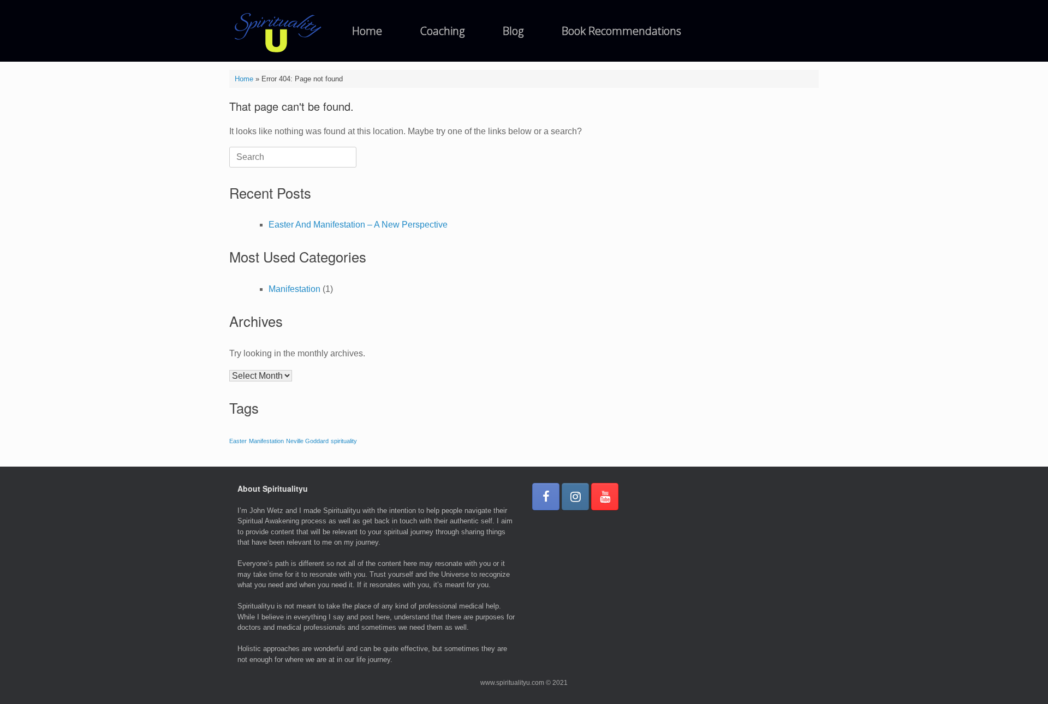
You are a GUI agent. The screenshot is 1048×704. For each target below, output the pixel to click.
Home (367, 30)
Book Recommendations (621, 30)
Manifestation (294, 289)
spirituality (344, 441)
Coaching (442, 30)
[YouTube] (604, 496)
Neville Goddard (307, 441)
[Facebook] (545, 496)
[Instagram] (575, 496)
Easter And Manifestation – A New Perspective (358, 224)
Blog (513, 30)
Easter (238, 441)
